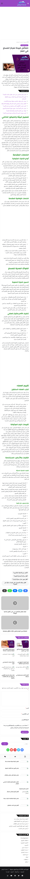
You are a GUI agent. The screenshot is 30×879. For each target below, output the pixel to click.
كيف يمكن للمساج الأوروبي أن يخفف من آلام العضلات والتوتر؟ (8, 676)
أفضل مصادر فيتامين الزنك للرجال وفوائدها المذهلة (13, 103)
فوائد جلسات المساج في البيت (8, 663)
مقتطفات (26, 859)
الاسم (27, 708)
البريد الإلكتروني (25, 714)
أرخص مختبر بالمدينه (23, 789)
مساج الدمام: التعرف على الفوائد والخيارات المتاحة (8, 650)
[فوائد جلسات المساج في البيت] (7, 657)
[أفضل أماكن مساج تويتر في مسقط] (22, 670)
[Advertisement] (15, 23)
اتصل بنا (7, 871)
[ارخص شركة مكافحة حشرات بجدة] (24, 800)
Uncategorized (24, 838)
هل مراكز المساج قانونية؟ (20, 576)
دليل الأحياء (25, 854)
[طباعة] (4, 590)
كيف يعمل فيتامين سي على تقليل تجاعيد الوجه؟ (14, 94)
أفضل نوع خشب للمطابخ (13, 805)
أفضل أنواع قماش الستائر (13, 792)
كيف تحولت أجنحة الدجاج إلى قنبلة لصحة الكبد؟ (14, 113)
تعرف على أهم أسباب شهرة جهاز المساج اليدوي (14, 108)
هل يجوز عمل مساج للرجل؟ (20, 579)
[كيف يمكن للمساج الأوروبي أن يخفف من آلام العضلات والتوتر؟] (7, 670)
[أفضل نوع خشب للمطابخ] (24, 807)
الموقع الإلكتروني (25, 719)
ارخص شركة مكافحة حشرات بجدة (11, 799)
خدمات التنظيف (24, 850)
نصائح (26, 861)
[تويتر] (20, 590)
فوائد (27, 857)
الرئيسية (25, 42)
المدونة (26, 845)
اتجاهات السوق (24, 840)
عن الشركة (17, 871)
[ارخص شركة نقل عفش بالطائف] (24, 777)
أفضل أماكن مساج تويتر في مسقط (22, 676)
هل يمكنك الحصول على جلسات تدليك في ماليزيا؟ (14, 583)
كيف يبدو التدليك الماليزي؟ (20, 572)
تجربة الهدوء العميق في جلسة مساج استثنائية (23, 663)
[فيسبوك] (25, 590)
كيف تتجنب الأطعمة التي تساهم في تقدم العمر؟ (14, 106)
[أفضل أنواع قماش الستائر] (24, 794)
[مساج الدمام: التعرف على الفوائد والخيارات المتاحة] (7, 644)
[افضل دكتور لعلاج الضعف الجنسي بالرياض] (24, 784)
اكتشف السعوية (24, 842)
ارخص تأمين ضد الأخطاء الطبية (12, 768)
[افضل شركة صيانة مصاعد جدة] (24, 763)
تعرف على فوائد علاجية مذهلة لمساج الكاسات (15, 101)
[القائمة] (2, 4)
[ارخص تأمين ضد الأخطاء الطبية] (24, 770)
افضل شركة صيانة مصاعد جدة (12, 761)
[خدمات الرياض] (21, 3)
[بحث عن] (28, 4)
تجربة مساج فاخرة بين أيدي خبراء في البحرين (23, 650)
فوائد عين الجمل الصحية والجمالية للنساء (16, 110)
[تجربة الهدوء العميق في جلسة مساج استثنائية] (22, 657)
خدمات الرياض (4, 869)
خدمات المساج (19, 42)
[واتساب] (9, 590)
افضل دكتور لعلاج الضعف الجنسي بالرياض (11, 783)
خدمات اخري (25, 847)
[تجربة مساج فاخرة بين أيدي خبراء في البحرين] (22, 644)
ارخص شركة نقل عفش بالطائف (12, 775)
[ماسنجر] (15, 590)
